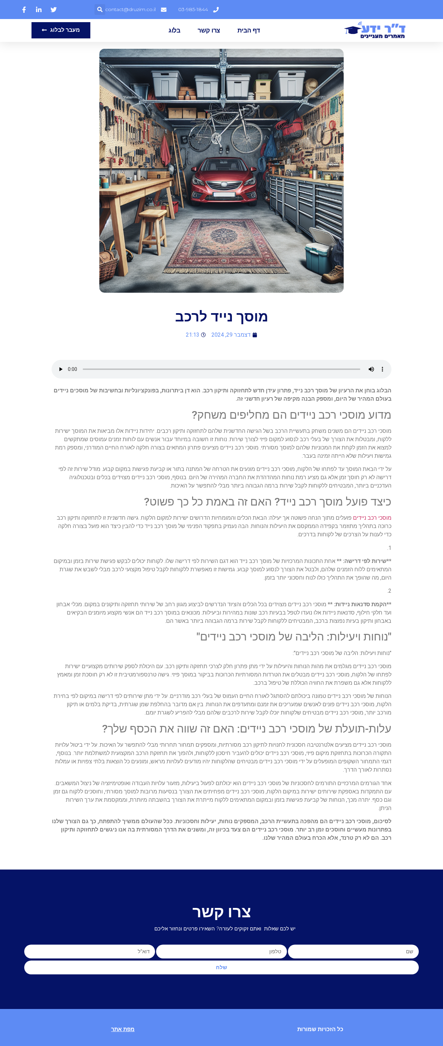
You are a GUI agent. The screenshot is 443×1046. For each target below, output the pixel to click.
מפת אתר (123, 1029)
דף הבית (248, 30)
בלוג (174, 30)
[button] (99, 9)
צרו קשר (209, 30)
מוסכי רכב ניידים (372, 518)
